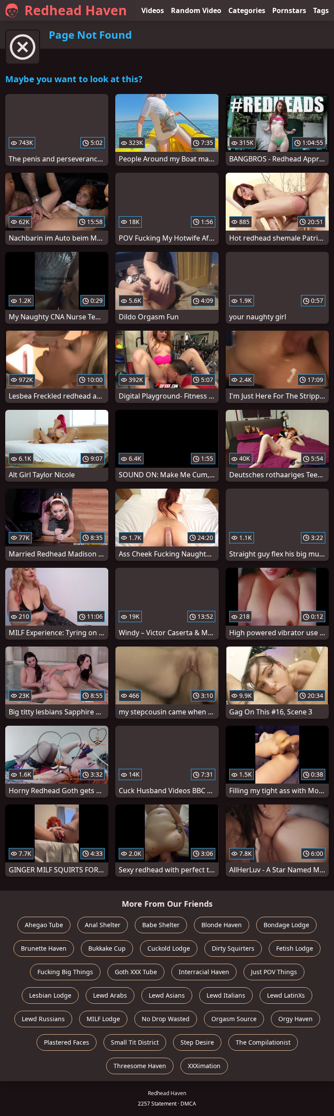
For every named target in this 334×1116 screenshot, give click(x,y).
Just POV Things (274, 972)
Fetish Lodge (294, 948)
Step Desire (197, 1042)
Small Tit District (135, 1042)
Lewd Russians (43, 1019)
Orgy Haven (295, 1019)
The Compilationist (263, 1042)
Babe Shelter (161, 925)
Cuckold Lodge (168, 948)
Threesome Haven (140, 1066)
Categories (246, 10)
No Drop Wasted (166, 1019)
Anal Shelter (102, 925)
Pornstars (289, 10)
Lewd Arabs (110, 995)
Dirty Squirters (233, 948)
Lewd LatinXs (286, 995)
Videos (152, 10)
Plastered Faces (66, 1042)
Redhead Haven (75, 10)
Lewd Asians (167, 995)
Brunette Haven (44, 948)
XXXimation (204, 1066)
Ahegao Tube (44, 925)
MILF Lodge (103, 1019)
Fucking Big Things (65, 972)
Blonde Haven (221, 925)
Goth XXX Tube (136, 972)
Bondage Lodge (286, 925)
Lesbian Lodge (50, 995)
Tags (321, 10)
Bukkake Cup (107, 948)
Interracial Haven (204, 972)
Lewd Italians (226, 995)
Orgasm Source (234, 1019)
